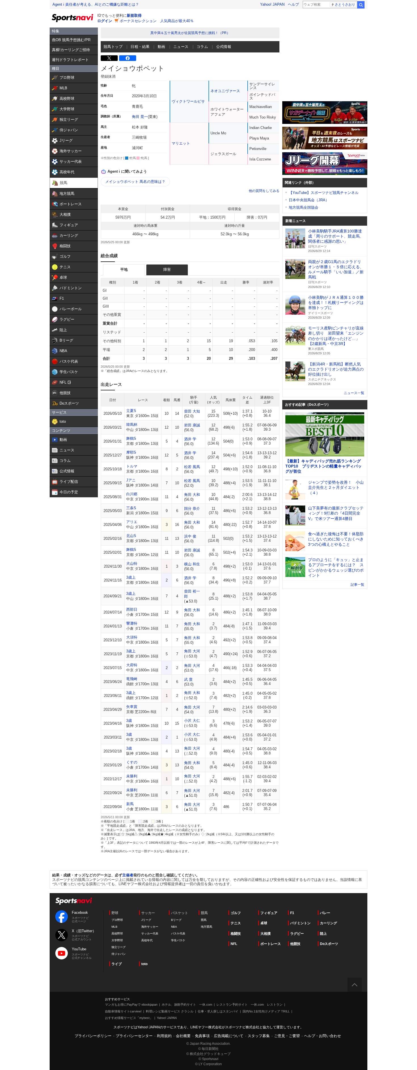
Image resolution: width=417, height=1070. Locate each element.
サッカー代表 (149, 933)
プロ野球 (117, 919)
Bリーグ (176, 919)
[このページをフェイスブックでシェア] (127, 58)
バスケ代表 (178, 933)
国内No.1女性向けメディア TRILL (266, 1011)
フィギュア (268, 913)
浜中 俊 (190, 536)
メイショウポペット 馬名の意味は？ (135, 181)
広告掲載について (228, 1036)
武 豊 (188, 679)
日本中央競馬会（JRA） (309, 200)
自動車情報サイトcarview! (123, 1011)
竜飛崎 (131, 679)
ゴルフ (236, 913)
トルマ (131, 466)
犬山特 (131, 563)
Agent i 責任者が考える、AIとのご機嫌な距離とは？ (95, 4)
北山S (131, 536)
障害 (167, 269)
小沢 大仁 (192, 720)
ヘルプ (293, 4)
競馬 (204, 919)
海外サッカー (149, 926)
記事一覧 (357, 585)
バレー (325, 913)
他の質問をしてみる (264, 191)
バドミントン (300, 923)
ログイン (104, 21)
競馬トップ (113, 47)
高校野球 (117, 933)
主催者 (127, 875)
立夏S (131, 411)
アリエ (131, 522)
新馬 (130, 804)
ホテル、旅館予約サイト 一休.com (187, 1004)
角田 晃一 (140, 117)
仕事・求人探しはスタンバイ (218, 1011)
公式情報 (223, 47)
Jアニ (131, 480)
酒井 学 (190, 439)
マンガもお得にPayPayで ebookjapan (131, 1004)
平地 (124, 269)
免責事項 (202, 1036)
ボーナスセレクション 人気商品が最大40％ (157, 21)
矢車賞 (131, 707)
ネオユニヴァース (225, 91)
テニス (236, 923)
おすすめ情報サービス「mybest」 (129, 1018)
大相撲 (265, 934)
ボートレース (270, 944)
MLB (114, 926)
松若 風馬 (192, 467)
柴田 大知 (192, 411)
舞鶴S (131, 438)
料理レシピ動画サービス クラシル (169, 1011)
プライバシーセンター (134, 1036)
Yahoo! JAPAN (272, 4)
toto (144, 964)
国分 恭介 (192, 508)
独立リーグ (118, 947)
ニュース (181, 47)
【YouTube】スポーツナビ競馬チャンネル (324, 193)
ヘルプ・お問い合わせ (322, 1036)
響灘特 (131, 623)
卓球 (263, 923)
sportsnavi (73, 901)
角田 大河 (192, 651)
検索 (361, 5)
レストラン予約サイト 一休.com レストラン (249, 1004)
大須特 (131, 637)
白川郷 (131, 494)
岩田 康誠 (192, 425)
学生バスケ (178, 940)
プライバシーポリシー (93, 1036)
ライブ (116, 964)
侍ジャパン (118, 953)
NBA (174, 926)
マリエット (181, 143)
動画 (161, 47)
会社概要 (183, 1036)
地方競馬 (206, 926)
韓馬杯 (131, 424)
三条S (131, 508)
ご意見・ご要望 (287, 1036)
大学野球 (117, 940)
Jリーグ (146, 919)
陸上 (323, 934)
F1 (292, 913)
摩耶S (131, 452)
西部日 (131, 609)
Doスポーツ (329, 944)
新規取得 (134, 15)
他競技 (295, 944)
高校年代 (147, 940)
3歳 (129, 720)
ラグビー (297, 934)
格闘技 (236, 934)
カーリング (328, 923)
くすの (131, 762)
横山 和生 (192, 564)
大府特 (131, 665)
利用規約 (164, 1036)
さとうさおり (345, 5)
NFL (234, 944)
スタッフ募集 (259, 1036)
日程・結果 (139, 47)
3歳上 (131, 577)
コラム (202, 47)
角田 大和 (192, 494)
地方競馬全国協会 (303, 207)
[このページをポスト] (109, 58)
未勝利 (131, 776)
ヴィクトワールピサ (188, 101)
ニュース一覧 (354, 393)
